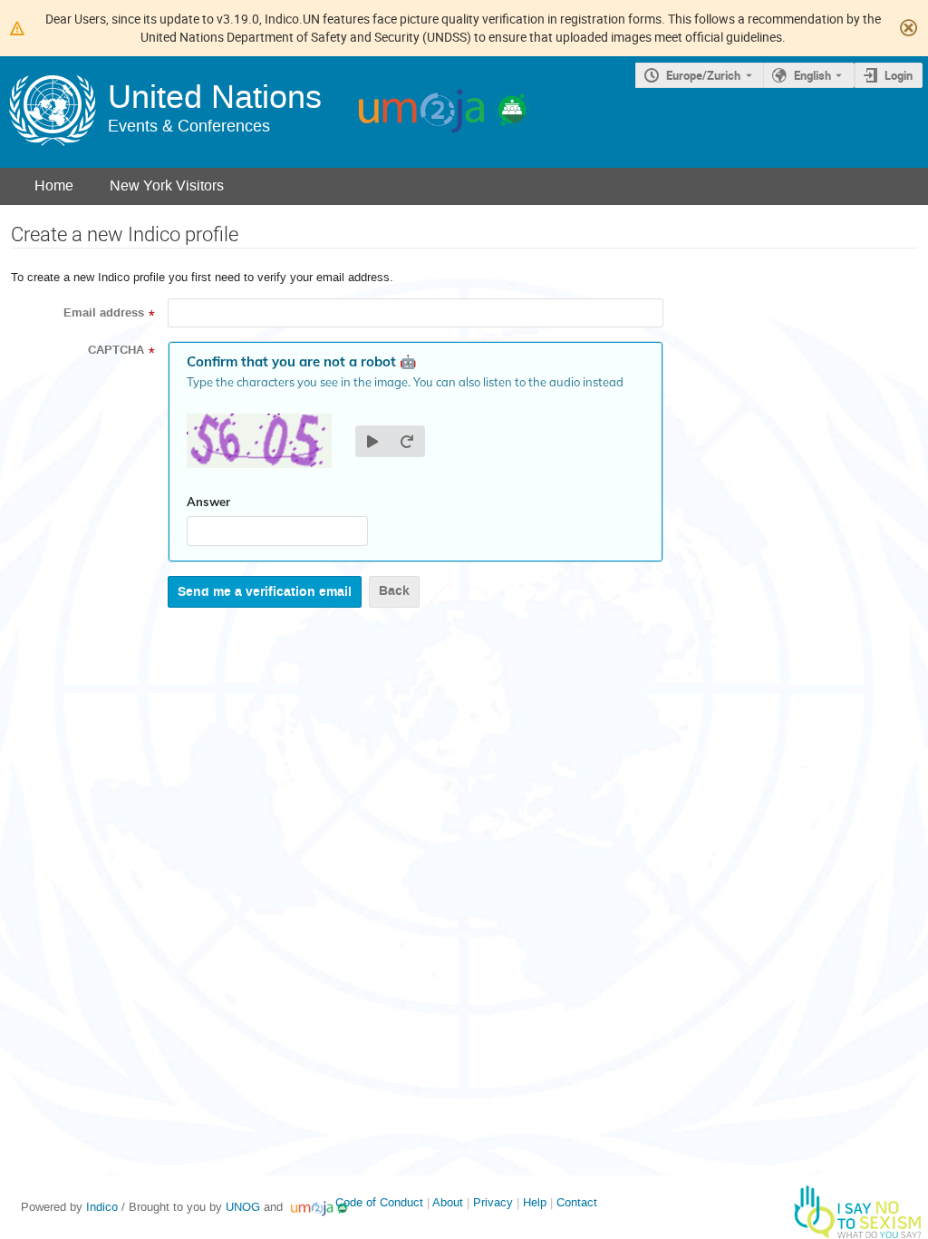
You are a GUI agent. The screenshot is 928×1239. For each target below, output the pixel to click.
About (447, 1202)
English (812, 75)
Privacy (493, 1202)
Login (898, 75)
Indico (102, 1207)
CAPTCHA (116, 350)
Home (53, 185)
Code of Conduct (379, 1202)
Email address (103, 313)
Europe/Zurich (703, 75)
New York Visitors (167, 185)
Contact (576, 1202)
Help (534, 1202)
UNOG (243, 1207)
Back (394, 590)
